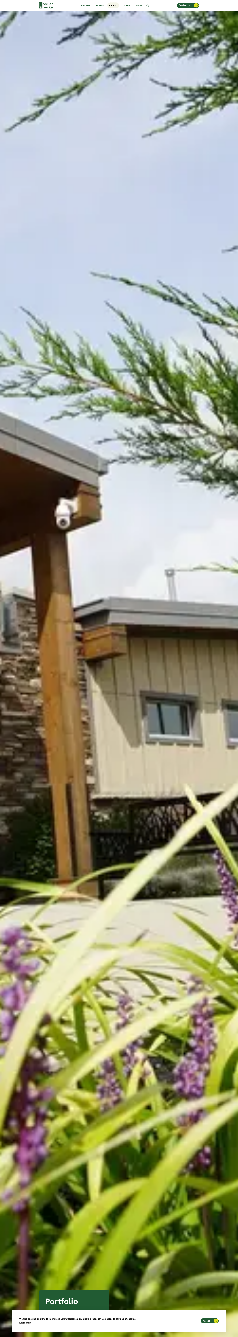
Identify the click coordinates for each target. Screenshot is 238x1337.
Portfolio (113, 5)
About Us (85, 5)
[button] (147, 5)
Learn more (25, 1322)
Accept (206, 1320)
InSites (139, 5)
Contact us (184, 5)
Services (99, 5)
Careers (126, 5)
